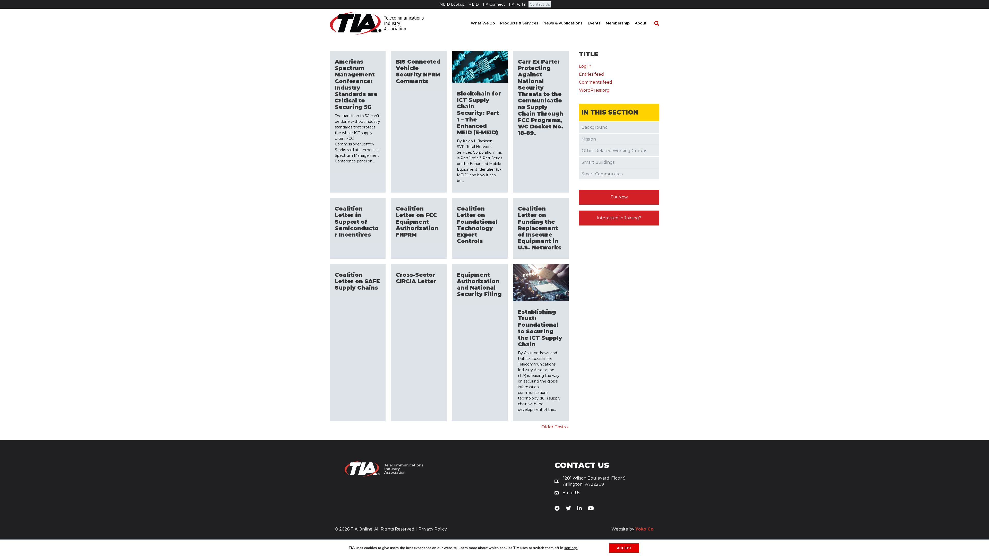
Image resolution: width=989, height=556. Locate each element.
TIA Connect (493, 4)
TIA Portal (517, 4)
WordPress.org (594, 90)
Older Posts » (555, 426)
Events (594, 23)
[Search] (654, 23)
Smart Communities (602, 173)
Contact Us (540, 4)
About (640, 23)
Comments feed (595, 82)
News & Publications (563, 23)
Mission (589, 139)
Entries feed (591, 74)
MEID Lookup (452, 4)
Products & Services (519, 23)
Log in (585, 66)
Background (595, 127)
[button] (619, 197)
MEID (473, 4)
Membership (618, 23)
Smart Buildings (598, 162)
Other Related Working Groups (614, 150)
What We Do (483, 23)
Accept (624, 548)
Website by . (632, 529)
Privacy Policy (433, 529)
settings (570, 548)
